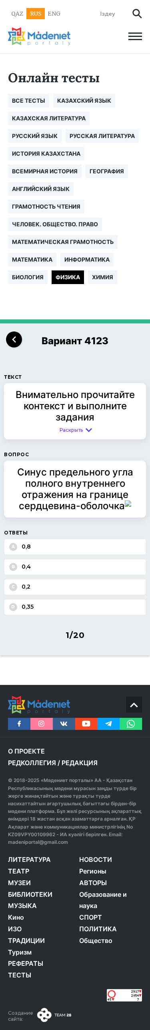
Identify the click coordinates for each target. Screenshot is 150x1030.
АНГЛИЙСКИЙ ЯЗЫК (41, 188)
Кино (16, 917)
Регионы (92, 871)
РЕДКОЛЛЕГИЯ (32, 763)
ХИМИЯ (102, 277)
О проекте (26, 751)
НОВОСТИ (95, 859)
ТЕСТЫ (19, 975)
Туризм (20, 952)
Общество (95, 941)
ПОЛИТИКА (98, 929)
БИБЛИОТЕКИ (30, 894)
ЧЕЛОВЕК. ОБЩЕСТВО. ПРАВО (55, 224)
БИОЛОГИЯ (28, 277)
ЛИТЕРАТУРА (29, 859)
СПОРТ (90, 917)
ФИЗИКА (68, 277)
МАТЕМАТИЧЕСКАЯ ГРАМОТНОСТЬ (63, 241)
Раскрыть (71, 430)
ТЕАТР (18, 871)
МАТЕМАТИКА (32, 259)
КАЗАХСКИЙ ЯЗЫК (84, 100)
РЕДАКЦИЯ (80, 763)
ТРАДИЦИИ (26, 941)
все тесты (28, 100)
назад (14, 339)
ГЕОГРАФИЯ (107, 171)
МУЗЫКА (22, 906)
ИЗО (15, 929)
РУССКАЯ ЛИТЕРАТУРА (102, 135)
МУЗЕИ (19, 883)
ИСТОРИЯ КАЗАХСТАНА (46, 153)
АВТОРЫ (93, 883)
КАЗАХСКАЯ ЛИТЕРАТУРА (49, 118)
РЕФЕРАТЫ (25, 963)
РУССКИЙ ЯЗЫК (35, 135)
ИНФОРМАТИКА (87, 259)
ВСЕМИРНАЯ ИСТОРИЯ (45, 171)
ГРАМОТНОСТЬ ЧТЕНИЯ (46, 206)
